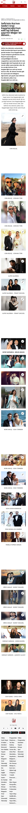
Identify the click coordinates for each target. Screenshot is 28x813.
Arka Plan (12, 752)
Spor (2, 756)
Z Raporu (12, 772)
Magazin (4, 759)
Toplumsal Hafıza (13, 747)
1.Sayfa (11, 775)
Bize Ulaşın (13, 782)
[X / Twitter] (7, 728)
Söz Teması (13, 763)
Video (3, 738)
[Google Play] (14, 733)
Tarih (2, 770)
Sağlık (3, 772)
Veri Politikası (13, 787)
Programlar (13, 738)
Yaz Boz (11, 742)
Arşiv (11, 791)
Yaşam (19, 6)
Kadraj (11, 745)
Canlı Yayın (4, 740)
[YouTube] (15, 728)
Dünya (3, 754)
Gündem (12, 6)
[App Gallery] (22, 733)
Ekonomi (4, 747)
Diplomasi (12, 761)
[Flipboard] (19, 728)
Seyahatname (13, 756)
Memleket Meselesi (13, 754)
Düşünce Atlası (13, 740)
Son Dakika (4, 749)
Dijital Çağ (12, 770)
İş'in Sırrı (12, 768)
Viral (2, 761)
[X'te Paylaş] (19, 39)
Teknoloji (4, 763)
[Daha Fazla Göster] (24, 39)
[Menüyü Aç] (25, 2)
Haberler (3, 18)
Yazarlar (3, 775)
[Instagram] (11, 728)
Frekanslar (12, 789)
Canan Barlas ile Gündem (13, 749)
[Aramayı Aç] (21, 2)
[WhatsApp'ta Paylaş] (22, 39)
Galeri (3, 777)
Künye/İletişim (13, 784)
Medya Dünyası (13, 766)
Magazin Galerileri (10, 18)
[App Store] (6, 733)
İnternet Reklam (13, 777)
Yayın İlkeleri (13, 801)
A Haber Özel (5, 742)
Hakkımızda (13, 798)
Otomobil (4, 766)
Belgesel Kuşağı (13, 759)
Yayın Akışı (12, 794)
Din (2, 768)
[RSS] (23, 728)
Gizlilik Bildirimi (13, 796)
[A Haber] (13, 2)
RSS (10, 780)
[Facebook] (3, 728)
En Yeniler (5, 6)
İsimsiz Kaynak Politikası (13, 803)
